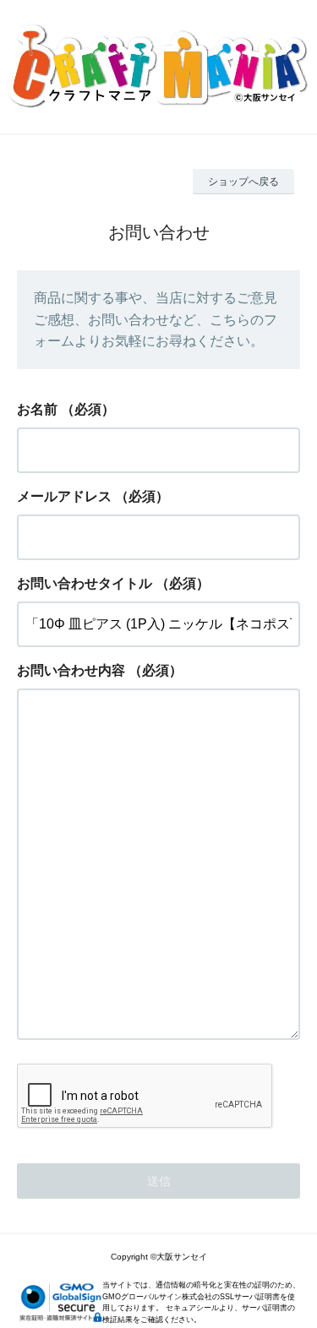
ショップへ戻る (243, 182)
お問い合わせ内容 (71, 670)
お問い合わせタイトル (84, 583)
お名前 (37, 409)
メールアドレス (64, 496)
